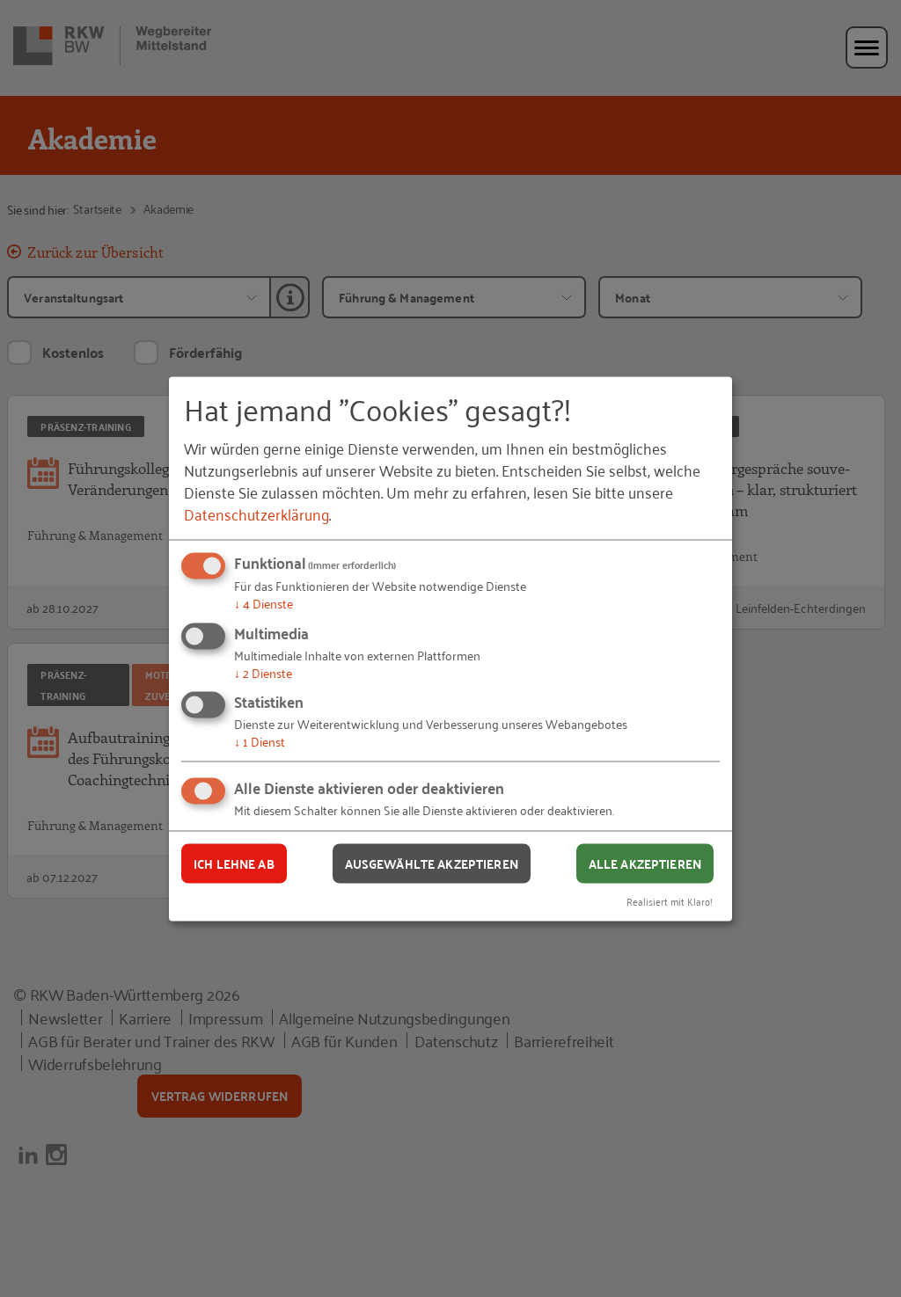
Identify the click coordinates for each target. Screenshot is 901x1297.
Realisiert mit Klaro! (669, 900)
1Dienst (259, 741)
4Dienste (263, 603)
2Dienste (263, 671)
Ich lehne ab (234, 863)
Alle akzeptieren (645, 863)
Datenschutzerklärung (256, 513)
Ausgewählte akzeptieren (431, 863)
